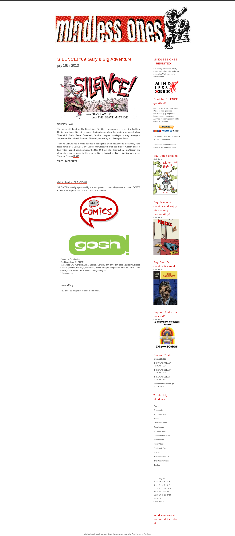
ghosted (71, 268)
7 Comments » (66, 273)
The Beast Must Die (161, 456)
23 (157, 495)
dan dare (110, 265)
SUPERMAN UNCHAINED (78, 271)
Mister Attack (159, 444)
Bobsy (156, 419)
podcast (70, 262)
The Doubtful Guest (161, 461)
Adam (156, 406)
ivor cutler (89, 268)
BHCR (76, 156)
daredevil (129, 265)
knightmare (115, 268)
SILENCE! (79, 262)
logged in (77, 291)
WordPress (147, 534)
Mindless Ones (124, 28)
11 (162, 488)
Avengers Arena (82, 265)
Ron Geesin (130, 150)
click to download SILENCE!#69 (72, 182)
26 (165, 495)
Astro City (70, 265)
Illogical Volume (160, 431)
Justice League (102, 268)
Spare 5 (157, 452)
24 (160, 495)
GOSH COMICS (88, 190)
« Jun (155, 501)
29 (155, 498)
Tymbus (157, 465)
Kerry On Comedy (124, 153)
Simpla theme (112, 534)
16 (157, 492)
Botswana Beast (160, 423)
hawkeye (80, 268)
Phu (133, 534)
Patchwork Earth (160, 448)
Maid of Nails (159, 440)
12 (165, 488)
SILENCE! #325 (160, 359)
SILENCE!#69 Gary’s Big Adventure (94, 59)
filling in (89, 153)
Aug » (161, 501)
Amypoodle (158, 410)
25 (163, 495)
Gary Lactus (159, 427)
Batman (93, 265)
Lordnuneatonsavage (162, 435)
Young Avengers (98, 271)
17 (160, 492)
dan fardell (119, 265)
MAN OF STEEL (128, 268)
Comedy (101, 265)
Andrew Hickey (160, 414)
